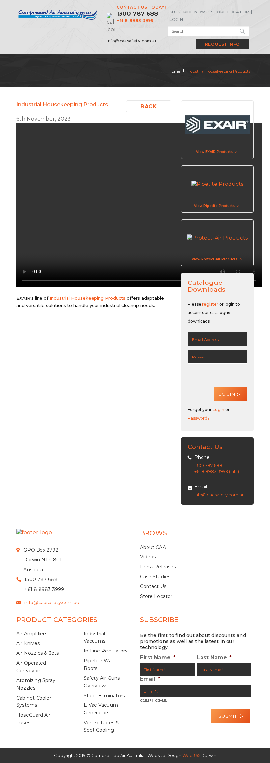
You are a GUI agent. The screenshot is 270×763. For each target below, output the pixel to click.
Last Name (214, 657)
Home (174, 71)
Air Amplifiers (31, 634)
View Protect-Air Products (214, 259)
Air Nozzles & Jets (37, 653)
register (210, 304)
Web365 (191, 755)
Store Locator (230, 12)
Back (148, 106)
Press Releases (158, 567)
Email (200, 487)
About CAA (153, 547)
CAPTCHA (153, 701)
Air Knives (28, 643)
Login (218, 409)
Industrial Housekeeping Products (218, 71)
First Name (158, 657)
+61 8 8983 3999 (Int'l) (216, 471)
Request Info (222, 44)
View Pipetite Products (214, 206)
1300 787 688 (137, 13)
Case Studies (155, 576)
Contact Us (153, 586)
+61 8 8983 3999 (135, 20)
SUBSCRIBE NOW (188, 12)
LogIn (176, 19)
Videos (148, 557)
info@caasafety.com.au (132, 40)
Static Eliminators (104, 696)
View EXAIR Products (214, 152)
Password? (199, 418)
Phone (202, 457)
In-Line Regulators (106, 651)
